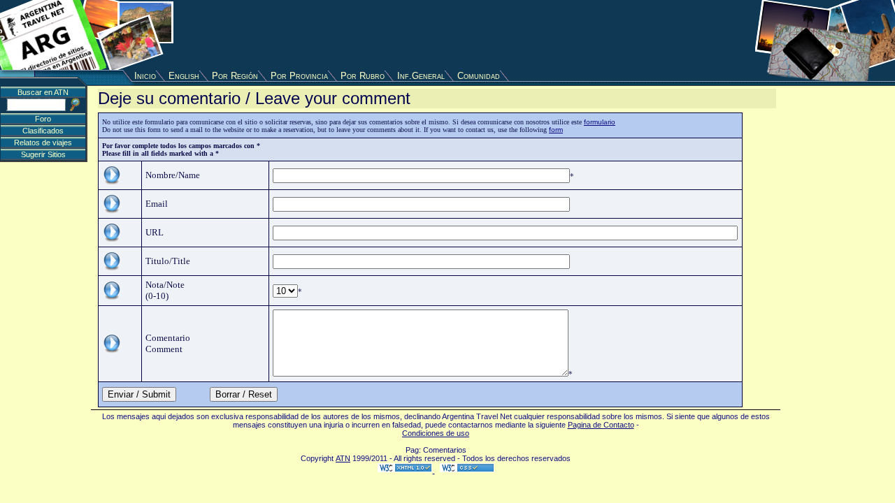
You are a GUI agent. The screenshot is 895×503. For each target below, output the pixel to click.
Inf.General (421, 76)
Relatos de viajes (43, 142)
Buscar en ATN (43, 92)
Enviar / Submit (139, 394)
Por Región (235, 76)
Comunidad (478, 76)
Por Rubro (363, 76)
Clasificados (43, 130)
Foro (43, 119)
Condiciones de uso (435, 433)
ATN (343, 458)
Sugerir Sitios (43, 154)
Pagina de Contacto (601, 425)
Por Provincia (299, 76)
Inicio (145, 76)
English (184, 76)
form (556, 129)
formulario (599, 122)
